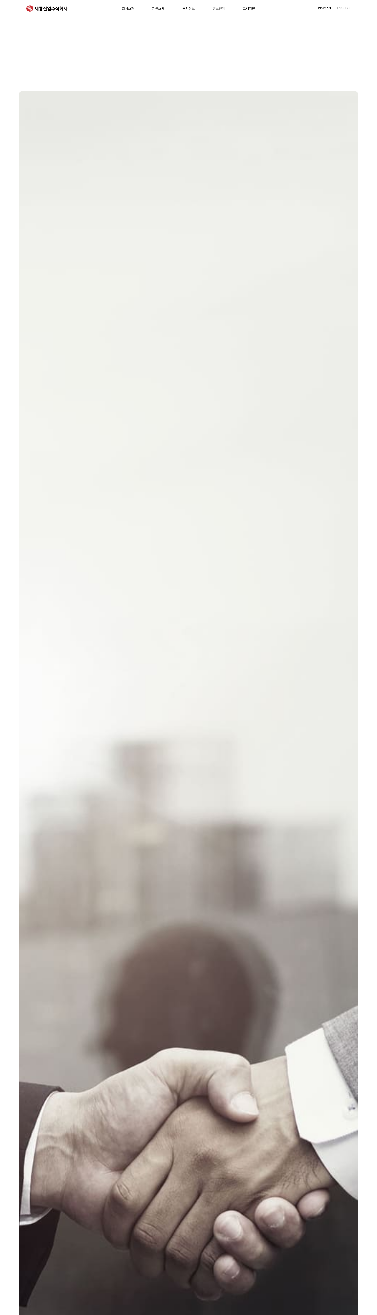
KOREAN (324, 8)
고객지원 (249, 8)
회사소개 (128, 8)
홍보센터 (219, 8)
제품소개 (158, 8)
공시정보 (188, 8)
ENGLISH (343, 8)
